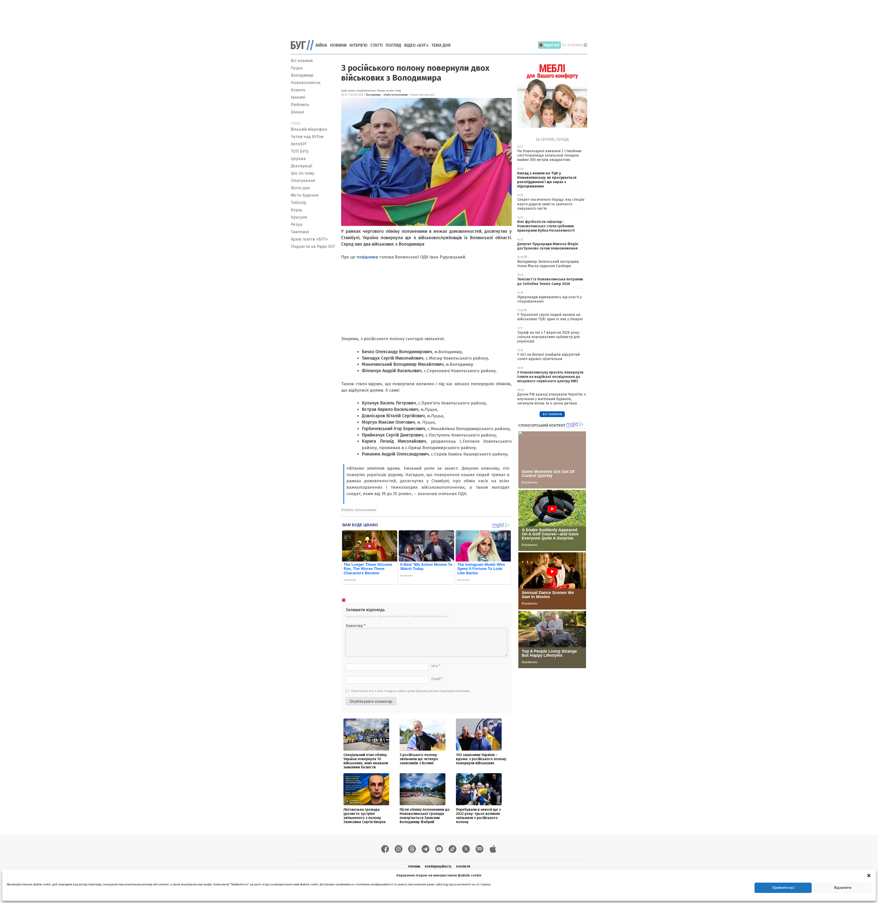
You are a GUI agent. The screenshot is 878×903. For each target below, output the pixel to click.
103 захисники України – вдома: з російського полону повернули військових (481, 759)
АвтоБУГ (299, 143)
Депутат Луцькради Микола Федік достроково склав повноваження (547, 246)
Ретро (296, 224)
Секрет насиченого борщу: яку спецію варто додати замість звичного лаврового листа (550, 203)
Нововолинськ (306, 82)
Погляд (393, 45)
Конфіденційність (438, 866)
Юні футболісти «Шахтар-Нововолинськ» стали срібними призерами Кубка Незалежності (546, 226)
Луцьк (297, 68)
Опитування (303, 180)
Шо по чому (302, 173)
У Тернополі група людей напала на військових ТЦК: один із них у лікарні (550, 316)
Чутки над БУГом (307, 136)
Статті (376, 45)
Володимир (302, 75)
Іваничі (298, 97)
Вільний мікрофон (309, 129)
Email (437, 679)
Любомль (300, 104)
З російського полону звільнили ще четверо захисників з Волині (419, 759)
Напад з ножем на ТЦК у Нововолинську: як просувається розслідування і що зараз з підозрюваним (546, 180)
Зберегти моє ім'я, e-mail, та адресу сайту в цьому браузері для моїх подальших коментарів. (410, 691)
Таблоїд (298, 202)
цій (477, 884)
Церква (298, 158)
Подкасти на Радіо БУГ (313, 246)
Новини (338, 45)
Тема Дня (440, 45)
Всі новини (302, 60)
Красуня (299, 217)
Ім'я (435, 666)
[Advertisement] (439, 17)
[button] (869, 875)
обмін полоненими (395, 94)
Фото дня (300, 187)
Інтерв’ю (358, 45)
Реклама (414, 866)
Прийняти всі (783, 887)
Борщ (296, 209)
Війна (321, 45)
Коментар (355, 626)
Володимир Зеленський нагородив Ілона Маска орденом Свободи (548, 263)
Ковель (298, 89)
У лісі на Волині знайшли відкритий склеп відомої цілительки (548, 356)
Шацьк (297, 111)
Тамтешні (300, 231)
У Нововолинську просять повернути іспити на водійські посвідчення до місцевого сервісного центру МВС (550, 376)
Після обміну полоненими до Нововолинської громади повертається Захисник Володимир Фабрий (425, 815)
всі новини (552, 414)
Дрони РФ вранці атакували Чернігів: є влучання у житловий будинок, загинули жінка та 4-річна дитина (551, 398)
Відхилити (842, 887)
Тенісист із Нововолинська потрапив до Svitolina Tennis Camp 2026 (550, 281)
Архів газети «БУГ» (309, 239)
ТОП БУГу (300, 151)
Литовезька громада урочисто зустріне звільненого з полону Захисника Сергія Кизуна (364, 815)
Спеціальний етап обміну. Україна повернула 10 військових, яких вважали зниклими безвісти (365, 761)
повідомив (367, 257)
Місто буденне (305, 195)
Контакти (463, 866)
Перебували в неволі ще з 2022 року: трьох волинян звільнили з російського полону (478, 815)
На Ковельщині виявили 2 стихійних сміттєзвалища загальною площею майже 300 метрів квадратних (549, 155)
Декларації (301, 165)
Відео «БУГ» (416, 45)
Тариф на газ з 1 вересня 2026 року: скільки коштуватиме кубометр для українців (548, 336)
